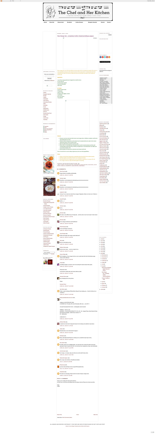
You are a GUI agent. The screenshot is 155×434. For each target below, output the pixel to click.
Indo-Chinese (46, 100)
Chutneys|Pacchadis (104, 131)
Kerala (44, 106)
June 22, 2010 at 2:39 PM (66, 175)
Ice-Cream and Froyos (104, 144)
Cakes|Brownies (103, 128)
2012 (102, 249)
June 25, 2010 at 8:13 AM (66, 332)
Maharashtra (45, 108)
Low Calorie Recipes (47, 208)
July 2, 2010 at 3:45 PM (66, 361)
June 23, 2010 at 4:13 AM (66, 273)
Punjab (44, 116)
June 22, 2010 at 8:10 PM (66, 230)
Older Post (95, 414)
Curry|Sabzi (102, 133)
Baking (101, 125)
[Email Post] (78, 163)
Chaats (101, 130)
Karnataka (45, 105)
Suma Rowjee (62, 233)
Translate (52, 253)
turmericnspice (63, 351)
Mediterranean (46, 109)
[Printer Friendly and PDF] (95, 38)
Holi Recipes (45, 236)
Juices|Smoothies (103, 149)
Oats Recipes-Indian (104, 157)
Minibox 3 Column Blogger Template (72, 426)
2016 (102, 242)
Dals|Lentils (77, 164)
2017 (102, 240)
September (104, 260)
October (103, 258)
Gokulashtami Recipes (47, 235)
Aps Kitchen (62, 289)
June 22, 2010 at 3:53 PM (66, 182)
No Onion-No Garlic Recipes (49, 216)
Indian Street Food (103, 147)
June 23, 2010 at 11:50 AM (66, 294)
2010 (102, 253)
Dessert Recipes (103, 136)
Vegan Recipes (46, 219)
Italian (44, 103)
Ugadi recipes (46, 244)
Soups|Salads (102, 176)
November (104, 256)
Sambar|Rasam (103, 171)
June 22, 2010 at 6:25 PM (66, 202)
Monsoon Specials (47, 215)
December (104, 255)
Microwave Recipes (47, 213)
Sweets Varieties (103, 179)
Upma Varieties (103, 182)
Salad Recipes (102, 169)
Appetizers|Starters (103, 123)
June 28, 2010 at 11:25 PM (66, 347)
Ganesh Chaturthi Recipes (48, 233)
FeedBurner (52, 80)
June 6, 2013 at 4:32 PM (66, 375)
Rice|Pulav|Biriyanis (103, 166)
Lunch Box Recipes (47, 210)
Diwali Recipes (46, 230)
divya (61, 240)
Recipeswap (62, 364)
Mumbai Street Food (47, 113)
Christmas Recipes (47, 228)
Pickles (101, 163)
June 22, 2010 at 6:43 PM (66, 209)
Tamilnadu (45, 119)
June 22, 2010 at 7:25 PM (66, 216)
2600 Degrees (87, 426)
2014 (102, 246)
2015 (102, 244)
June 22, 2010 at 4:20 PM (66, 195)
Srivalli (61, 262)
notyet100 (62, 199)
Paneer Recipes (103, 160)
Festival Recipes (46, 205)
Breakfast (101, 126)
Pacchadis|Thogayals (104, 158)
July (103, 264)
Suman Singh (62, 254)
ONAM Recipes (46, 241)
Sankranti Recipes (47, 243)
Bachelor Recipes (46, 200)
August (103, 262)
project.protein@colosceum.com (66, 297)
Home (77, 414)
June (103, 265)
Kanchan (61, 212)
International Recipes (47, 102)
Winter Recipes (46, 223)
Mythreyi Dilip (62, 321)
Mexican (45, 111)
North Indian (45, 114)
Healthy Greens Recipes (48, 207)
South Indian (45, 117)
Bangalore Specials (47, 94)
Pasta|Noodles (102, 161)
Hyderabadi (45, 98)
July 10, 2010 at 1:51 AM (66, 368)
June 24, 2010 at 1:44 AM (66, 325)
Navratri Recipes (46, 239)
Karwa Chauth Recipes (47, 238)
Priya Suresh (62, 171)
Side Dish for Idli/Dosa (104, 173)
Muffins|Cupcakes (103, 153)
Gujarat (44, 97)
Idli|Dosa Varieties (103, 145)
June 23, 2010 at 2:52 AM (66, 266)
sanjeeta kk (62, 192)
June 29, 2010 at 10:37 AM (66, 354)
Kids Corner (102, 150)
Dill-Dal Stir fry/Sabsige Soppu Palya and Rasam (106, 269)
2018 (102, 238)
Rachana (61, 219)
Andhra (44, 92)
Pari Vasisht (62, 342)
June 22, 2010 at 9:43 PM (66, 237)
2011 (102, 251)
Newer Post (59, 414)
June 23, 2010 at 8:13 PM (66, 318)
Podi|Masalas (102, 165)
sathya (61, 328)
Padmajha (62, 335)
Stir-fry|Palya (102, 177)
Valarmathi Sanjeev (63, 357)
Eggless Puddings (103, 142)
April (103, 281)
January (103, 287)
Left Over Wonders (103, 152)
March (103, 283)
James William (81, 426)
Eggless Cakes (103, 141)
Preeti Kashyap (63, 226)
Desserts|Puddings (103, 138)
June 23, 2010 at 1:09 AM (66, 244)
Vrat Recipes (45, 221)
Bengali (44, 95)
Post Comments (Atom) (67, 417)
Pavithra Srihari (63, 247)
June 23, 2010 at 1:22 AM (66, 251)
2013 (102, 248)
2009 (102, 289)
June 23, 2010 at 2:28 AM (66, 259)
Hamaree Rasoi (63, 276)
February (104, 285)
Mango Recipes (46, 211)
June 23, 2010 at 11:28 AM (66, 286)
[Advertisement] (77, 27)
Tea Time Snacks (103, 180)
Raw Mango (90, 164)
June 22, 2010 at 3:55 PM (66, 188)
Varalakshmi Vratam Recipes (49, 246)
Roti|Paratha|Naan (103, 168)
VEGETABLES (82, 165)
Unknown (62, 178)
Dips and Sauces (103, 139)
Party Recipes (46, 218)
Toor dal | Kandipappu (66, 165)
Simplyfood (62, 371)
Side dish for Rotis (103, 174)
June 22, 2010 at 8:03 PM (66, 223)
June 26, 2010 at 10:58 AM (66, 339)
